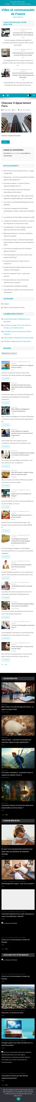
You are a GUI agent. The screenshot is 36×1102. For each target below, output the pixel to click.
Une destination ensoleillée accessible (15, 286)
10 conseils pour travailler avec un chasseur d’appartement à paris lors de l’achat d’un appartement (7, 142)
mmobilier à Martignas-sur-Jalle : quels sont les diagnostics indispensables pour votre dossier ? (18, 197)
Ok (18, 1099)
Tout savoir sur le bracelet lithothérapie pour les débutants (18, 203)
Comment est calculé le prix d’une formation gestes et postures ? (18, 250)
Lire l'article (5, 378)
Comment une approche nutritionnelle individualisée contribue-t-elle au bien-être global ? (19, 211)
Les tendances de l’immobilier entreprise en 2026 (19, 217)
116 (6, 815)
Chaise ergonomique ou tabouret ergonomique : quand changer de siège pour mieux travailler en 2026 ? (19, 242)
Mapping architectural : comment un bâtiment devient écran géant (18, 235)
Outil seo (6, 338)
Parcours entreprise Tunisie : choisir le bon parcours (17, 275)
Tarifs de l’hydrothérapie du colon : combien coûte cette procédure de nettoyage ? (23, 75)
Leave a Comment (25, 110)
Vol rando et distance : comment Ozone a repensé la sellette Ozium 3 (17, 185)
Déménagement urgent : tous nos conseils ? (18, 884)
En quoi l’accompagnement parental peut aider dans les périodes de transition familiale (17, 851)
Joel (15, 110)
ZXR (5, 341)
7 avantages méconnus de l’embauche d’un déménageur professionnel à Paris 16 (20, 541)
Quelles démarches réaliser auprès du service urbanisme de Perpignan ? (18, 269)
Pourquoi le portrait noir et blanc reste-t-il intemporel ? (16, 262)
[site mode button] (29, 95)
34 (5, 664)
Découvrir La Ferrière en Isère (12, 1013)
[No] (33, 1095)
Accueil (7, 4)
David (5, 331)
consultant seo (8, 325)
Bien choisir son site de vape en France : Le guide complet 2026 (19, 172)
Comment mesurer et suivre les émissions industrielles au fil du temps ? (17, 191)
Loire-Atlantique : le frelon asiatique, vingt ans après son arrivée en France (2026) (18, 228)
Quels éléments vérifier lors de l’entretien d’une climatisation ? (18, 291)
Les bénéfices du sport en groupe (21, 586)
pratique (6, 304)
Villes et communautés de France (21, 4)
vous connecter (16, 153)
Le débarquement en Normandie (23, 338)
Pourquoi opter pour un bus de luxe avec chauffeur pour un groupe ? (16, 281)
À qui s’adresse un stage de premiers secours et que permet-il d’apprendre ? (22, 433)
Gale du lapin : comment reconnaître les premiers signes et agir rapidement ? (19, 178)
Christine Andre (8, 319)
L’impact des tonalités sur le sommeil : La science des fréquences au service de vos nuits (19, 222)
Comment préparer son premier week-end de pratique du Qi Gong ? (18, 256)
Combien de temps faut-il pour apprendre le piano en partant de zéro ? (21, 387)
